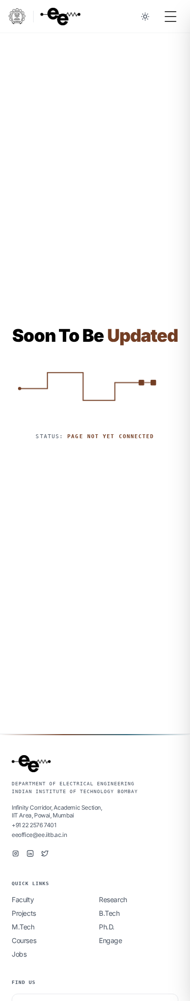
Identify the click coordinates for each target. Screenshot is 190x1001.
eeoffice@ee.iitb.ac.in (39, 834)
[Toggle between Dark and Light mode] (145, 16)
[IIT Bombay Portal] (17, 16)
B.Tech (109, 913)
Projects (24, 913)
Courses (24, 940)
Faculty (23, 899)
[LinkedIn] (30, 853)
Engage (110, 940)
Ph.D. (106, 927)
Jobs (19, 954)
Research (113, 899)
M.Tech (23, 927)
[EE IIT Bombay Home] (60, 16)
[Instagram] (15, 853)
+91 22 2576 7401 (34, 825)
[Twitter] (45, 853)
